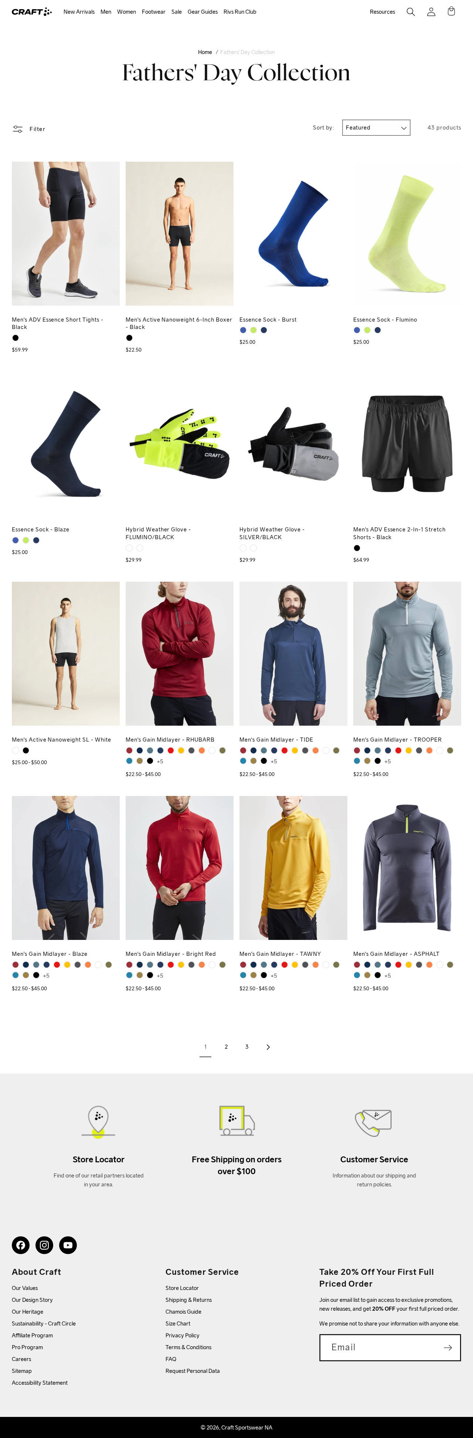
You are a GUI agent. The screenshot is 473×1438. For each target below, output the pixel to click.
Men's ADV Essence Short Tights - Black (57, 323)
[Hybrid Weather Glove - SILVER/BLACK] (139, 548)
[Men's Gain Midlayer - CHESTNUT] (201, 750)
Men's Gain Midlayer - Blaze (50, 953)
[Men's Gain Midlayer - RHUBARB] (129, 750)
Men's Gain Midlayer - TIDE (276, 739)
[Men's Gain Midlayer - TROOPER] (150, 750)
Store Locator (182, 1287)
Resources (382, 11)
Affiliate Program (32, 1335)
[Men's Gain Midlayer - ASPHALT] (191, 750)
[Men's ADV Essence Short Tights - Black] (15, 338)
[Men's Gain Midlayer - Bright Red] (170, 750)
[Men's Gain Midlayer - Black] (150, 761)
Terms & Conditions (188, 1347)
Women (126, 11)
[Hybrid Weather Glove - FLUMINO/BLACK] (129, 548)
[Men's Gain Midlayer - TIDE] (139, 750)
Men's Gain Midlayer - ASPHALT (396, 953)
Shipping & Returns (189, 1299)
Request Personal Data (193, 1370)
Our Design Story (32, 1299)
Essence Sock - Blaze (40, 529)
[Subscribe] (448, 1347)
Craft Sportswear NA (246, 1427)
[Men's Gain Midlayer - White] (212, 750)
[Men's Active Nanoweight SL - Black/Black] (26, 750)
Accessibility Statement (40, 1382)
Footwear (154, 11)
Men (106, 11)
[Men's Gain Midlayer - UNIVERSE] (129, 761)
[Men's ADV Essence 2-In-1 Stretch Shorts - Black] (357, 548)
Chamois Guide (183, 1311)
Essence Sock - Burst (268, 319)
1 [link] (205, 1046)
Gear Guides (203, 11)
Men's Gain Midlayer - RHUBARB (170, 739)
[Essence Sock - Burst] (243, 330)
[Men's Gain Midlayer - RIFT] (222, 750)
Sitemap (22, 1370)
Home (205, 52)
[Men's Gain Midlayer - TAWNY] (181, 750)
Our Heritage (27, 1311)
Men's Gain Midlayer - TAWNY (280, 953)
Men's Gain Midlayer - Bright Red (171, 953)
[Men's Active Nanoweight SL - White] (15, 750)
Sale (176, 11)
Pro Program (27, 1347)
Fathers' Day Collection (247, 52)
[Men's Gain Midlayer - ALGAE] (139, 761)
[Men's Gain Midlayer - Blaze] (160, 750)
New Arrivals (79, 11)
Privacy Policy (183, 1335)
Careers (21, 1359)
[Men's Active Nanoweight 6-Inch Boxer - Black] (129, 338)
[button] (79, 12)
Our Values (25, 1287)
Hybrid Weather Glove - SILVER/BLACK (272, 533)
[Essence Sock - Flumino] (253, 330)
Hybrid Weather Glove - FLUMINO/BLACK (158, 533)
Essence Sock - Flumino (385, 319)
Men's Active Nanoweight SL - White (61, 739)
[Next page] (267, 1047)
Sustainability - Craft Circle (44, 1323)
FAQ (171, 1359)
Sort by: (323, 127)
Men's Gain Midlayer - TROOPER (397, 739)
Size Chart (178, 1323)
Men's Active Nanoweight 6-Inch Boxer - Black (179, 323)
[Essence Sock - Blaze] (264, 330)
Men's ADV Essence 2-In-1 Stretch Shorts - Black (399, 533)
